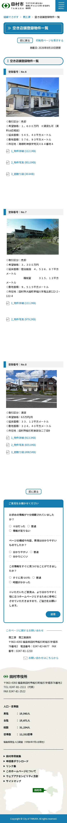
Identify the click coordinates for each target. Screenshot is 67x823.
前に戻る (25, 40)
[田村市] (33, 5)
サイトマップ (13, 781)
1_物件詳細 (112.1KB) (23, 151)
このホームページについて (21, 771)
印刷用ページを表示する (49, 40)
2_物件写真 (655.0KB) (23, 445)
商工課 (26, 17)
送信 (53, 614)
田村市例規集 (13, 756)
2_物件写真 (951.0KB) (23, 162)
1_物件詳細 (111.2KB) (23, 303)
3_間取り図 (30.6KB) (22, 174)
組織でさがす (11, 17)
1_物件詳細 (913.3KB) (23, 437)
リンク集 (11, 766)
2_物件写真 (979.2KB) (23, 319)
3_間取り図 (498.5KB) (23, 452)
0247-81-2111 (17, 687)
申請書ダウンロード (17, 761)
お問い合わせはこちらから (43, 658)
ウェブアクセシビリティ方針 (22, 776)
